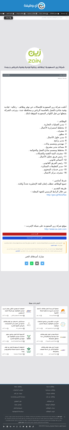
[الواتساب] (17, 427)
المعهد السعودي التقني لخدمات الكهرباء (16, 315)
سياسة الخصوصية (18, 411)
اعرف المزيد (54, 245)
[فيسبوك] (30, 427)
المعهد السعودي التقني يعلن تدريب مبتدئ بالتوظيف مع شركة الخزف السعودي (13, 311)
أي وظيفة (48, 426)
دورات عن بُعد (18, 393)
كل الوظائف (50, 401)
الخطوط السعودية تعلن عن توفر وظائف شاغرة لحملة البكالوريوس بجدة (14, 349)
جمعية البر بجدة (53, 315)
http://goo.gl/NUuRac (56, 194)
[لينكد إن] (10, 427)
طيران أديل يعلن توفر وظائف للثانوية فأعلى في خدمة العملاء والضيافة (49, 349)
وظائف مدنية (50, 387)
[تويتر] (23, 427)
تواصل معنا (17, 405)
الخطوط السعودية (18, 354)
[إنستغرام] (20, 427)
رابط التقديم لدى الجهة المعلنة (34, 238)
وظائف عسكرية (50, 390)
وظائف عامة (18, 387)
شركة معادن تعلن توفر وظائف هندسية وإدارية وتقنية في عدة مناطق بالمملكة (49, 337)
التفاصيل (18, 251)
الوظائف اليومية (50, 405)
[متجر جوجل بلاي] (4, 427)
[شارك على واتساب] (31, 263)
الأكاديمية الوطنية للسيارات (16, 341)
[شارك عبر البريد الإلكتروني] (37, 263)
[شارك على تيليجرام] (26, 263)
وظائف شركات (62, 75)
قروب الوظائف (50, 411)
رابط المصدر (34, 234)
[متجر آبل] (7, 427)
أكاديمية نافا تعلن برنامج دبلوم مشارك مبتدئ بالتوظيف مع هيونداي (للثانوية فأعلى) (15, 337)
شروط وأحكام (18, 408)
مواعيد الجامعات (18, 390)
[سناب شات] (26, 427)
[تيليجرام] (13, 427)
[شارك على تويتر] (42, 263)
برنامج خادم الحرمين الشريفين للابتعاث (50, 328)
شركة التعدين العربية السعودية (50, 341)
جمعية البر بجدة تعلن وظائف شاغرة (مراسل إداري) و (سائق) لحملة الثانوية (48, 311)
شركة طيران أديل (53, 354)
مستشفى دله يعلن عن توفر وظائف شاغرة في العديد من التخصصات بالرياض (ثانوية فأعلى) (13, 324)
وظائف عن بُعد (50, 397)
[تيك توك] (33, 427)
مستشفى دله (19, 328)
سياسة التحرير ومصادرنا (18, 397)
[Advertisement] (34, 34)
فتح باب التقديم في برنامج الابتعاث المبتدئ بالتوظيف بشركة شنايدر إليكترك (48, 324)
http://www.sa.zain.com (55, 228)
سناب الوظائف (50, 408)
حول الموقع (18, 401)
